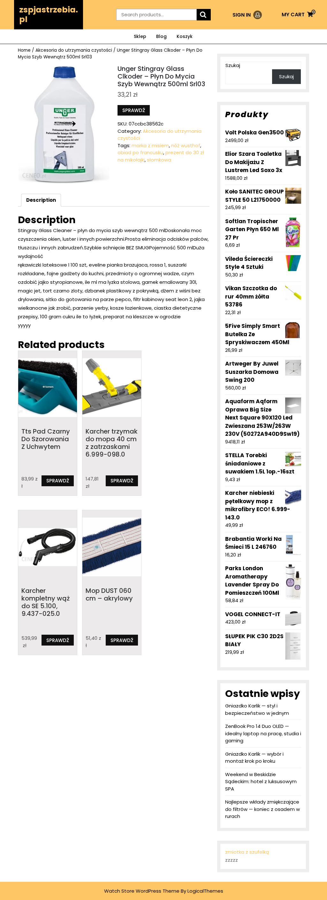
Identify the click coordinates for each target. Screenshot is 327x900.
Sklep (140, 36)
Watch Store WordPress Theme (141, 891)
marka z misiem (150, 145)
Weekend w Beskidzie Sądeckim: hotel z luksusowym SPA (261, 781)
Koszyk (185, 36)
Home (24, 50)
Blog (161, 36)
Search (204, 15)
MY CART (297, 14)
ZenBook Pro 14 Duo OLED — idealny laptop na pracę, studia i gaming (263, 733)
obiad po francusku (140, 152)
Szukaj (232, 65)
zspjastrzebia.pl (48, 14)
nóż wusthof (185, 145)
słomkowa (159, 159)
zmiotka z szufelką (247, 852)
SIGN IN (247, 15)
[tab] (41, 200)
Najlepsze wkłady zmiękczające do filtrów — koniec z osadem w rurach (262, 809)
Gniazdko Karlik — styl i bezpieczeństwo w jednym (257, 709)
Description (41, 200)
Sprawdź (133, 110)
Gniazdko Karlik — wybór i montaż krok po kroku (254, 758)
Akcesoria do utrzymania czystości (73, 50)
